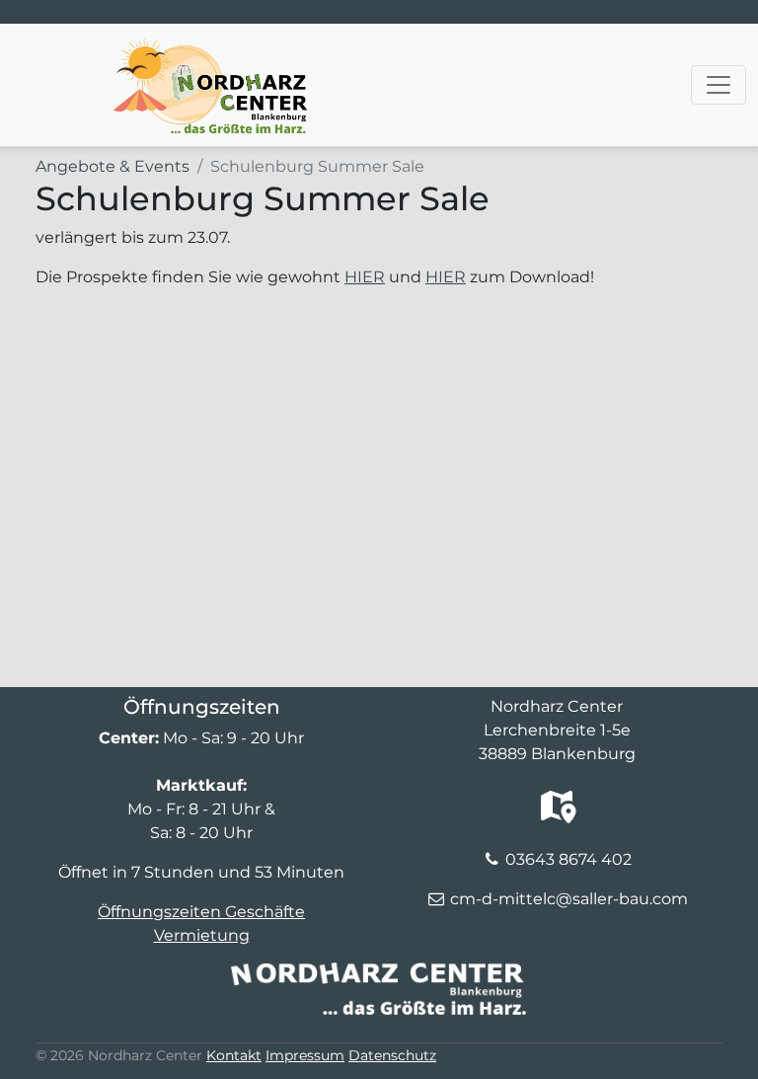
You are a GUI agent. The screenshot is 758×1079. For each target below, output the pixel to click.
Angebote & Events (113, 166)
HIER (364, 277)
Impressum (304, 1055)
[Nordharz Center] (209, 48)
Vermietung (202, 935)
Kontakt (234, 1055)
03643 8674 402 (568, 859)
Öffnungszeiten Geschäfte (201, 911)
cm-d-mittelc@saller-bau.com (569, 898)
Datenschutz (392, 1055)
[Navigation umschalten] (718, 85)
